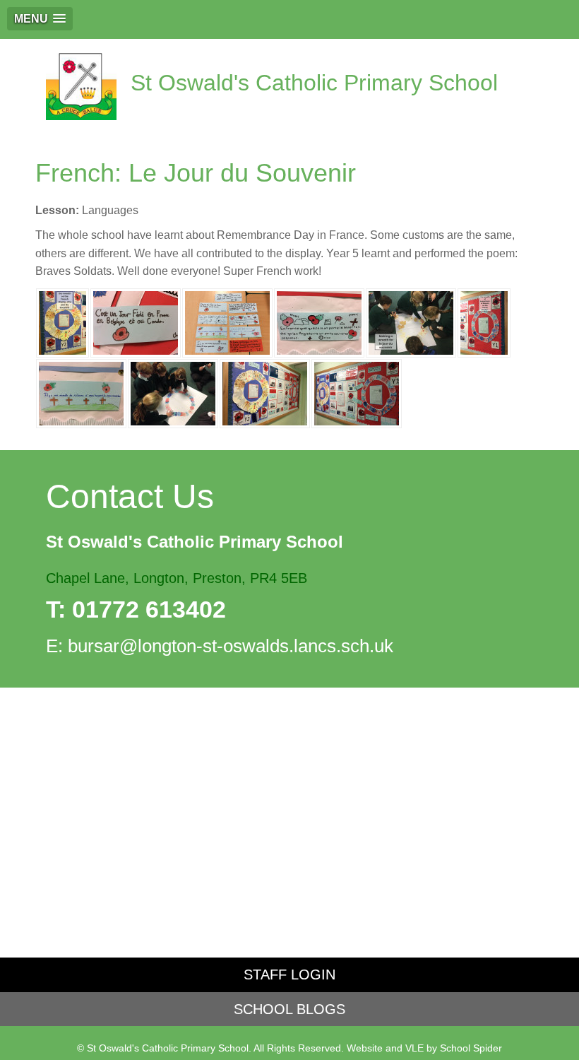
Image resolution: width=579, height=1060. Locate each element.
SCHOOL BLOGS (289, 1009)
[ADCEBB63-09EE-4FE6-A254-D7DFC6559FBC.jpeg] (81, 393)
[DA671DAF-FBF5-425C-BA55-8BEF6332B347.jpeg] (356, 393)
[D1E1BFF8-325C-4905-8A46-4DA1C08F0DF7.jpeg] (484, 322)
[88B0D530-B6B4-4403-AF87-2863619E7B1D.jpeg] (173, 393)
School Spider (471, 1048)
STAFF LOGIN (289, 974)
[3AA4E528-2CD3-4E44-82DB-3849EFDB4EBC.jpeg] (227, 322)
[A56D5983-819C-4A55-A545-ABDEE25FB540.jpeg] (411, 322)
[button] (40, 18)
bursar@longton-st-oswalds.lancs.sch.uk (230, 645)
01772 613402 (149, 609)
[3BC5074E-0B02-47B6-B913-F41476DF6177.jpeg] (135, 322)
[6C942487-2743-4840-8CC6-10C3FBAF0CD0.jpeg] (319, 322)
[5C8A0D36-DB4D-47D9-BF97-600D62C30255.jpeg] (62, 322)
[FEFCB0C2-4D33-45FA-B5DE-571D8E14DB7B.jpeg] (264, 393)
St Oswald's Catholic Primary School (314, 82)
